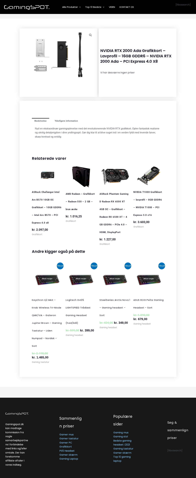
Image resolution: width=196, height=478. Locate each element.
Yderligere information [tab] (66, 121)
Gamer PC (65, 442)
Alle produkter (70, 7)
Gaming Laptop (68, 459)
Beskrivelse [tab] (40, 121)
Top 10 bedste (93, 7)
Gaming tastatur (123, 448)
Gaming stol (120, 436)
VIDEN (112, 7)
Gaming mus (120, 432)
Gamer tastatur (69, 438)
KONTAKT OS (127, 7)
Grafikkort (65, 446)
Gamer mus (66, 434)
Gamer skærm (68, 455)
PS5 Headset (67, 451)
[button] (79, 7)
